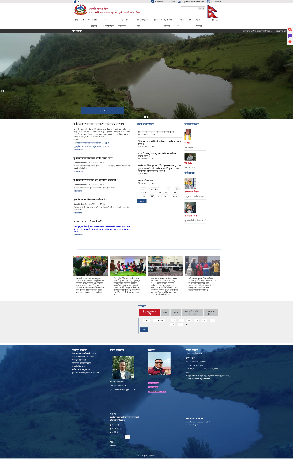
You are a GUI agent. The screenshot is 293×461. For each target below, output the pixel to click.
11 (181, 320)
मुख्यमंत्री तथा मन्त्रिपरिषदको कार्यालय (85, 373)
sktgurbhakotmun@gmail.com (218, 376)
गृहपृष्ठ (77, 20)
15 (212, 320)
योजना (175, 312)
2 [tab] (148, 117)
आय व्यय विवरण (211, 312)
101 (144, 192)
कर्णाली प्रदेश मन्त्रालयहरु (81, 369)
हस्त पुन (187, 143)
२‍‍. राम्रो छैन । (116, 428)
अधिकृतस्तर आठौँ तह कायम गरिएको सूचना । (236, 31)
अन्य (143, 329)
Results (113, 445)
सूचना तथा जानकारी (168, 23)
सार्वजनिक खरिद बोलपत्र (192, 312)
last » (175, 196)
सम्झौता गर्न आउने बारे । (147, 180)
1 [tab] (145, 117)
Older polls (114, 442)
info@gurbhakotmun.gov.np (196, 376)
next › (165, 196)
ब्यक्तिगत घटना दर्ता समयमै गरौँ (87, 221)
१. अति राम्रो (116, 425)
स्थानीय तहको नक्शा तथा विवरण (83, 357)
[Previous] (2, 91)
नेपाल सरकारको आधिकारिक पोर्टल (84, 353)
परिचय (85, 20)
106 (143, 196)
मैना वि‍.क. (188, 163)
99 (169, 189)
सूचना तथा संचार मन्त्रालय (81, 363)
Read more (78, 150)
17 (180, 324)
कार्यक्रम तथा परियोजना (123, 23)
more (142, 201)
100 (176, 189)
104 (166, 192)
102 (153, 192)
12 (189, 320)
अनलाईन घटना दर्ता (79, 360)
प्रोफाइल (215, 20)
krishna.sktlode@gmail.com (124, 390)
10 (174, 320)
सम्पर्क (190, 20)
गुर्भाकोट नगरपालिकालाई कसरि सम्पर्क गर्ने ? (93, 158)
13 (197, 320)
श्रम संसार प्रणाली (200, 23)
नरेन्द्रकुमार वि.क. (191, 216)
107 (152, 196)
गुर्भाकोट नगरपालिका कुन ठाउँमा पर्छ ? (90, 199)
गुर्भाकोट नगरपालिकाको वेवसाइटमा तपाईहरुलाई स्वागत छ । (99, 123)
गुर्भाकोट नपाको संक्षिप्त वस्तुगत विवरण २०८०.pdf (92, 146)
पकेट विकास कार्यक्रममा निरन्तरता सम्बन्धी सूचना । (157, 132)
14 (204, 320)
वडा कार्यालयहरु (109, 23)
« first (143, 189)
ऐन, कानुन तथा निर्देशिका (149, 312)
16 (173, 324)
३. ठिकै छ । (115, 432)
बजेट (165, 312)
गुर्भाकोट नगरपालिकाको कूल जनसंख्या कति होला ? (95, 180)
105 (174, 192)
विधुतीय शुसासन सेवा (143, 23)
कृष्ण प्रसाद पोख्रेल (191, 191)
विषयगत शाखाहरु (94, 23)
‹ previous (154, 189)
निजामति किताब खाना (80, 366)
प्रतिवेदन (157, 20)
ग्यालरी (182, 20)
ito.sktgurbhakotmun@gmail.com (198, 379)
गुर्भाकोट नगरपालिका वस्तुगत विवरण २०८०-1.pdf (92, 143)
